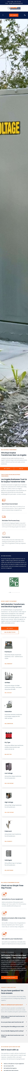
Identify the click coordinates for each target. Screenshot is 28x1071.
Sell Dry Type (8, 754)
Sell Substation (9, 723)
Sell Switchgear (9, 870)
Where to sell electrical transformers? (12, 1005)
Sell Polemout (8, 841)
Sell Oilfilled (8, 692)
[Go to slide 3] (11, 592)
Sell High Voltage (9, 812)
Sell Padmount (8, 663)
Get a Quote (13, 15)
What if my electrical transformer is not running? (12, 1036)
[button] (14, 1005)
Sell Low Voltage (9, 783)
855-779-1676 (17, 1)
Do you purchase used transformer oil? (12, 1022)
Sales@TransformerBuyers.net (16, 3)
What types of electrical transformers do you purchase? (13, 1017)
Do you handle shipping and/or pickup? (12, 1031)
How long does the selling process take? (12, 1026)
